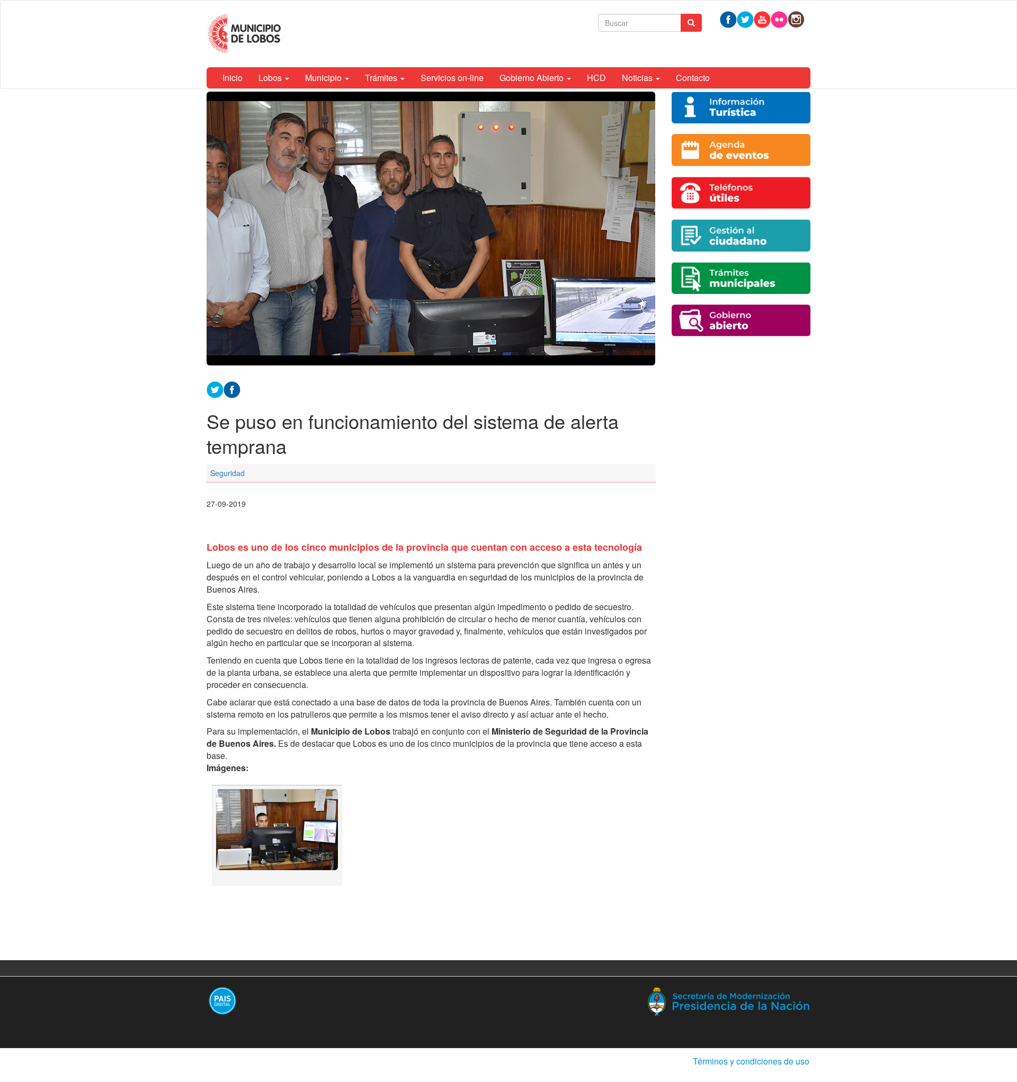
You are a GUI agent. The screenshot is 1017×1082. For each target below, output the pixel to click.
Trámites (382, 77)
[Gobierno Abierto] (741, 320)
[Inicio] (246, 34)
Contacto (693, 77)
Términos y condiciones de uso (751, 1061)
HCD (596, 77)
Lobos (271, 77)
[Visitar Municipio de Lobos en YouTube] (762, 18)
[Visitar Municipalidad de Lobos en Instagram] (796, 18)
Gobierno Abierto (532, 77)
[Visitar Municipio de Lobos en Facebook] (232, 388)
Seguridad (227, 473)
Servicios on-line (452, 77)
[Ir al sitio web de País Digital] (354, 1000)
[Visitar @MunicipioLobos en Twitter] (745, 18)
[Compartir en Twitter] (215, 388)
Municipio (324, 77)
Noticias (638, 77)
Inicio (232, 77)
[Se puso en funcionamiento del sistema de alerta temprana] (277, 835)
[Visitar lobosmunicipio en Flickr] (779, 18)
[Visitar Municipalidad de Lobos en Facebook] (728, 18)
